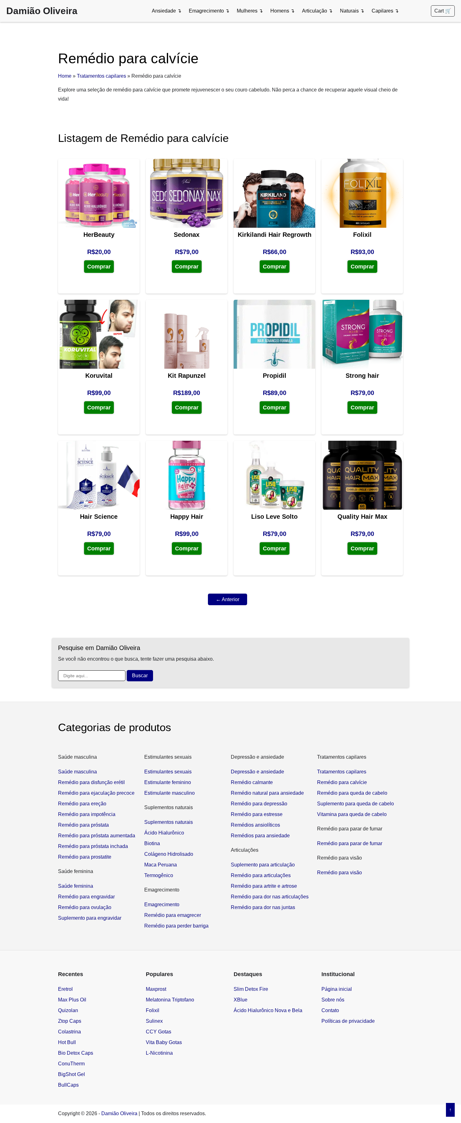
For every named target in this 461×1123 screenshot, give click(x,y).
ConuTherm (71, 1063)
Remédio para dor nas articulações (270, 896)
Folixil (152, 1010)
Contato (330, 1010)
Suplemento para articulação (263, 864)
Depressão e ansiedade (257, 771)
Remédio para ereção (82, 803)
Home (65, 76)
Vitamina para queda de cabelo (352, 814)
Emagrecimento (161, 904)
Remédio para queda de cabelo (352, 793)
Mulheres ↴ (250, 10)
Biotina (152, 843)
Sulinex (154, 1021)
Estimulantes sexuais (168, 771)
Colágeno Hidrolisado (168, 854)
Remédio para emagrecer (172, 915)
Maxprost (156, 989)
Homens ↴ (282, 10)
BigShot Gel (71, 1074)
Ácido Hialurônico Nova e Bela (268, 1010)
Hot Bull (67, 1042)
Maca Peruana (160, 864)
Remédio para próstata (83, 825)
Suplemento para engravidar (89, 918)
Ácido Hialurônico (164, 832)
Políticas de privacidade (348, 1021)
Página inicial (336, 989)
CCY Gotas (158, 1031)
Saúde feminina (75, 886)
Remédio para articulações (261, 875)
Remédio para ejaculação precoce (96, 793)
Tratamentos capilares (101, 76)
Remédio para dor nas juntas (263, 907)
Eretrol (65, 989)
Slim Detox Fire (251, 989)
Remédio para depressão (259, 803)
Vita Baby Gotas (164, 1042)
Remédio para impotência (86, 814)
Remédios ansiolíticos (255, 825)
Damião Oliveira (41, 11)
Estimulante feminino (167, 782)
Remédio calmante (252, 782)
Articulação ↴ (317, 10)
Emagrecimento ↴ (209, 10)
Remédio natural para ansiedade (267, 793)
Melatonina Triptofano (170, 999)
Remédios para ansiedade (260, 835)
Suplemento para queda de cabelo (355, 803)
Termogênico (158, 875)
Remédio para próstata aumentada (96, 835)
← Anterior (227, 599)
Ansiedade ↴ (166, 10)
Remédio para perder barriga (176, 925)
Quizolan (68, 1010)
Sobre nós (332, 999)
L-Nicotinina (159, 1053)
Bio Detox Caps (75, 1053)
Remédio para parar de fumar (349, 843)
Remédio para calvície (342, 782)
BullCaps (68, 1085)
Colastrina (69, 1031)
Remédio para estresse (257, 814)
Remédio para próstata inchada (93, 846)
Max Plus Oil (72, 999)
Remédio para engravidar (86, 896)
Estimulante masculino (169, 793)
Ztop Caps (69, 1021)
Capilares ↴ (385, 10)
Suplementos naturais (168, 822)
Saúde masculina (77, 771)
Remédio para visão (339, 872)
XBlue (240, 999)
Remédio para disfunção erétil (91, 782)
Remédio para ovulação (84, 907)
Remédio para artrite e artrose (264, 886)
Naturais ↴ (352, 10)
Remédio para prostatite (84, 857)
